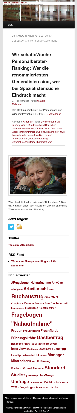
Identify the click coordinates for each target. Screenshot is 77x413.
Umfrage (20, 381)
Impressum (64, 397)
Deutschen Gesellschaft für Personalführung (37, 130)
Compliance (17, 303)
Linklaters (40, 355)
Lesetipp (60, 348)
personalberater (20, 138)
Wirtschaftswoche (58, 382)
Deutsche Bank (42, 303)
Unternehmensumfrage (24, 141)
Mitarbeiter (20, 360)
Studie (17, 374)
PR (37, 361)
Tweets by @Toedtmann (21, 245)
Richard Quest (21, 368)
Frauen (16, 330)
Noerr (32, 361)
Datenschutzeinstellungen (45, 397)
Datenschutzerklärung (21, 397)
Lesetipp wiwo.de (22, 355)
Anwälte (57, 282)
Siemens (38, 368)
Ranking (45, 361)
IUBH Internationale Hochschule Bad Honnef (38, 133)
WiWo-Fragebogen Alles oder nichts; (35, 387)
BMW (51, 289)
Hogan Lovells (50, 343)
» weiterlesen (54, 114)
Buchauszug (27, 296)
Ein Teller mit (59, 303)
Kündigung (32, 349)
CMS (47, 297)
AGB (7, 397)
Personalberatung (38, 138)
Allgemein (28, 121)
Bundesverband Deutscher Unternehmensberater (34, 126)
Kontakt (10, 401)
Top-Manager (47, 375)
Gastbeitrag (50, 337)
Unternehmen (36, 382)
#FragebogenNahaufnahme (31, 282)
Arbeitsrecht (36, 288)
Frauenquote (31, 331)
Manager (55, 355)
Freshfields (49, 330)
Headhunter (52, 131)
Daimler (29, 303)
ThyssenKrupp (31, 375)
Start (10, 24)
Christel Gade (43, 128)
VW (46, 382)
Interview (18, 348)
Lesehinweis (45, 349)
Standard (54, 367)
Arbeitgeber (17, 289)
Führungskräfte (23, 337)
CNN (54, 297)
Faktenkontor (17, 307)
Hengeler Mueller (33, 343)
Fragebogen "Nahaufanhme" (40, 307)
